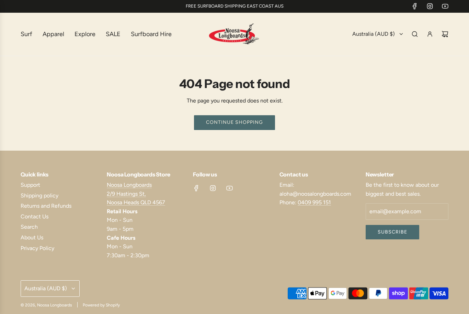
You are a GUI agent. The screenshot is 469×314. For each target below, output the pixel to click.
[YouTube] (445, 6)
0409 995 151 (314, 202)
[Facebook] (414, 6)
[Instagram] (429, 6)
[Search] (414, 34)
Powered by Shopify (101, 305)
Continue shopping (234, 122)
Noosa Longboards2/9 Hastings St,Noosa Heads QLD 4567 (136, 194)
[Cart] (445, 34)
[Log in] (429, 34)
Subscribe (392, 232)
